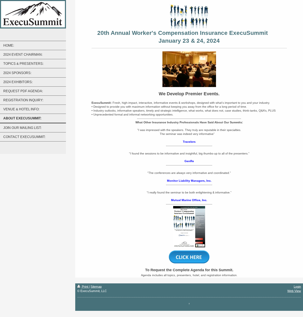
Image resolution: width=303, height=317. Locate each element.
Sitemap (96, 286)
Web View (294, 291)
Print (85, 286)
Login (297, 286)
